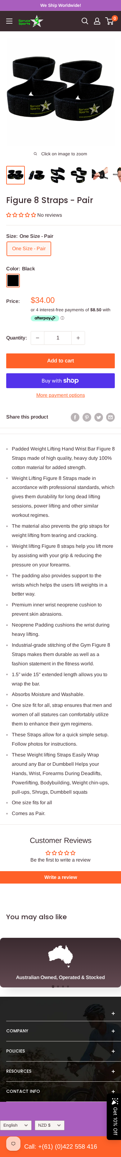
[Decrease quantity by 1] (37, 337)
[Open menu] (9, 21)
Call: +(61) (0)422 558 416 (60, 1146)
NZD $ (44, 1125)
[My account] (97, 21)
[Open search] (85, 21)
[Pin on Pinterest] (87, 417)
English (10, 1125)
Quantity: (16, 337)
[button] (21, 215)
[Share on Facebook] (75, 417)
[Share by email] (110, 417)
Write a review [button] (60, 877)
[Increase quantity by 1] (78, 337)
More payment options (60, 395)
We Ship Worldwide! (60, 5)
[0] (110, 21)
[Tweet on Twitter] (98, 417)
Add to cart (60, 361)
